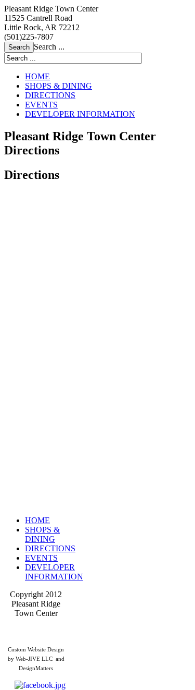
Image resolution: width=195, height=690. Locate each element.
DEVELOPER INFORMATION (80, 114)
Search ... (49, 46)
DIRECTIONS (50, 95)
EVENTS (41, 104)
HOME (37, 76)
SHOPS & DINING (58, 85)
